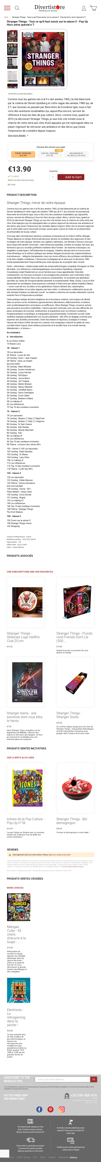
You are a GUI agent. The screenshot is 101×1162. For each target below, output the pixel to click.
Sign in (51, 855)
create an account (63, 855)
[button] (60, 84)
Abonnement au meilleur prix (76, 154)
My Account (84, 9)
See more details (17, 135)
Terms (43, 1157)
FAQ (35, 1157)
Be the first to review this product (20, 94)
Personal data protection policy (72, 867)
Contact (52, 1157)
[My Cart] (93, 10)
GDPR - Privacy (23, 1157)
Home (6, 17)
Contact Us (9, 1157)
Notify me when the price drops (21, 180)
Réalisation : (64, 1157)
